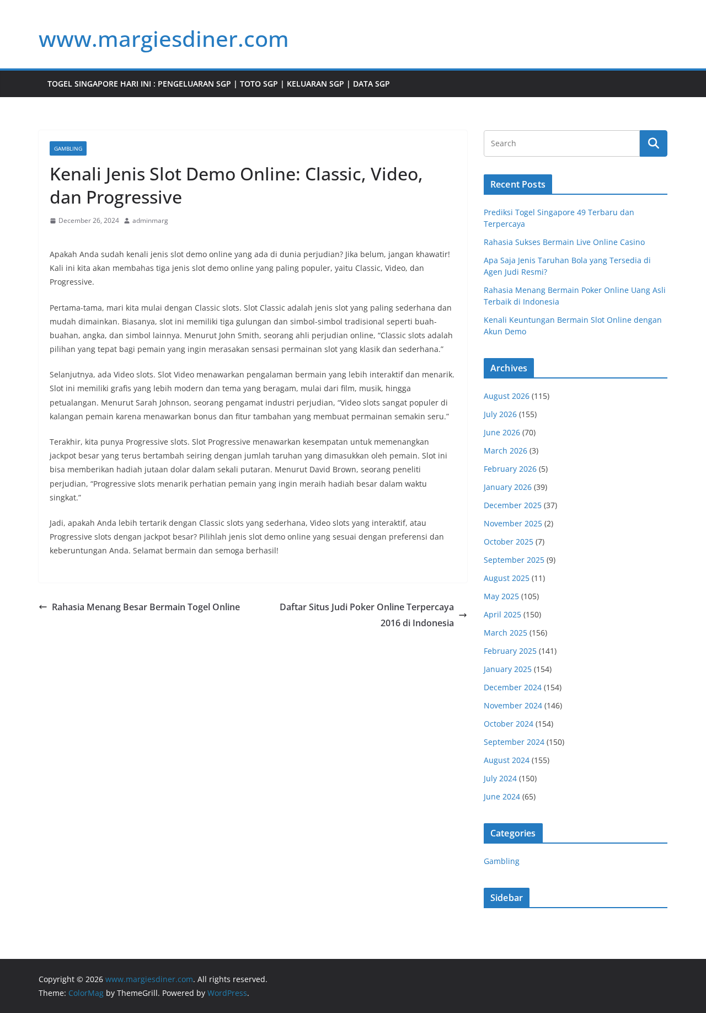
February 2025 (510, 651)
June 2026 (502, 432)
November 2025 (513, 523)
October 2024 (508, 723)
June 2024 (502, 796)
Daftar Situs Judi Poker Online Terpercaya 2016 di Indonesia (367, 615)
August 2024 (507, 760)
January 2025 (508, 669)
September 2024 (514, 742)
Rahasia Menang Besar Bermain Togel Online (146, 607)
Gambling (68, 148)
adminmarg (150, 220)
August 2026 (507, 396)
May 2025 (501, 596)
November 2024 (513, 705)
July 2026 (500, 414)
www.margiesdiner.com (164, 38)
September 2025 (514, 560)
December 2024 (513, 687)
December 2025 (513, 505)
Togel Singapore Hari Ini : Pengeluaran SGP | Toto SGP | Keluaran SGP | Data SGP (218, 83)
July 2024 (500, 778)
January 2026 (508, 487)
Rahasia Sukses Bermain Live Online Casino (564, 242)
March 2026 (505, 450)
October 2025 (508, 541)
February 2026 (510, 468)
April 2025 (502, 614)
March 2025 (505, 632)
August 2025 (507, 578)
